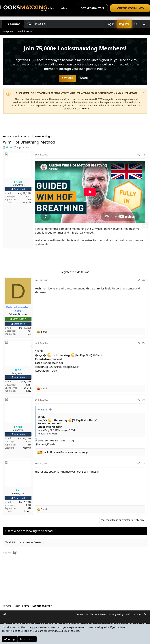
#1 (143, 154)
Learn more (83, 108)
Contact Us (82, 614)
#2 (143, 280)
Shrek (39, 351)
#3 (143, 342)
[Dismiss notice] (143, 93)
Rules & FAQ (40, 24)
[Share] (138, 154)
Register (66, 272)
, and (66, 452)
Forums (15, 24)
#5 (143, 463)
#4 (143, 399)
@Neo (98, 228)
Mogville (27, 202)
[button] (135, 24)
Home (137, 614)
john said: (43, 409)
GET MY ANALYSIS (92, 8)
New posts (7, 31)
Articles (48, 8)
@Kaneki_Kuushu (46, 444)
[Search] (144, 24)
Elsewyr (27, 511)
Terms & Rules (98, 614)
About (65, 8)
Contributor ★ (19, 318)
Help (128, 614)
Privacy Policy (115, 614)
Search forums (24, 31)
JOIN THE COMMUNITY (130, 8)
